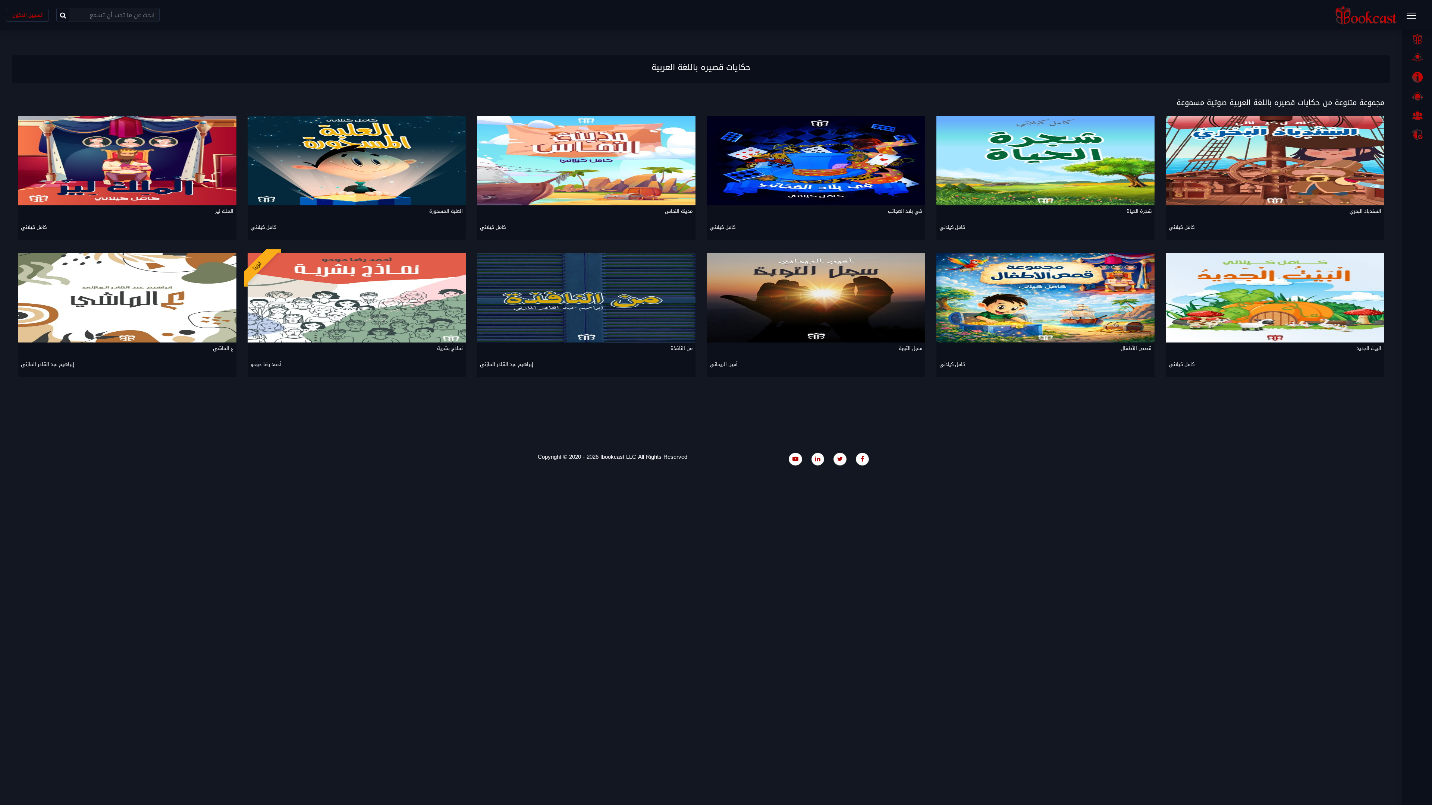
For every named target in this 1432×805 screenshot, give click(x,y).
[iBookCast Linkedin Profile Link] (817, 459)
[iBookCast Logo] (1366, 15)
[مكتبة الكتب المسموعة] (1417, 58)
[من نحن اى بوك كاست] (1417, 77)
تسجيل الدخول (27, 15)
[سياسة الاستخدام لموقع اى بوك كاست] (1417, 134)
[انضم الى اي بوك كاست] (1417, 115)
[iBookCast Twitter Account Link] (840, 459)
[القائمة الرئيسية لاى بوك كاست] (1415, 18)
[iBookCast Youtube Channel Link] (795, 459)
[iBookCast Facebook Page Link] (862, 459)
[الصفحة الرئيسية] (1417, 39)
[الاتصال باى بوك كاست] (1417, 96)
